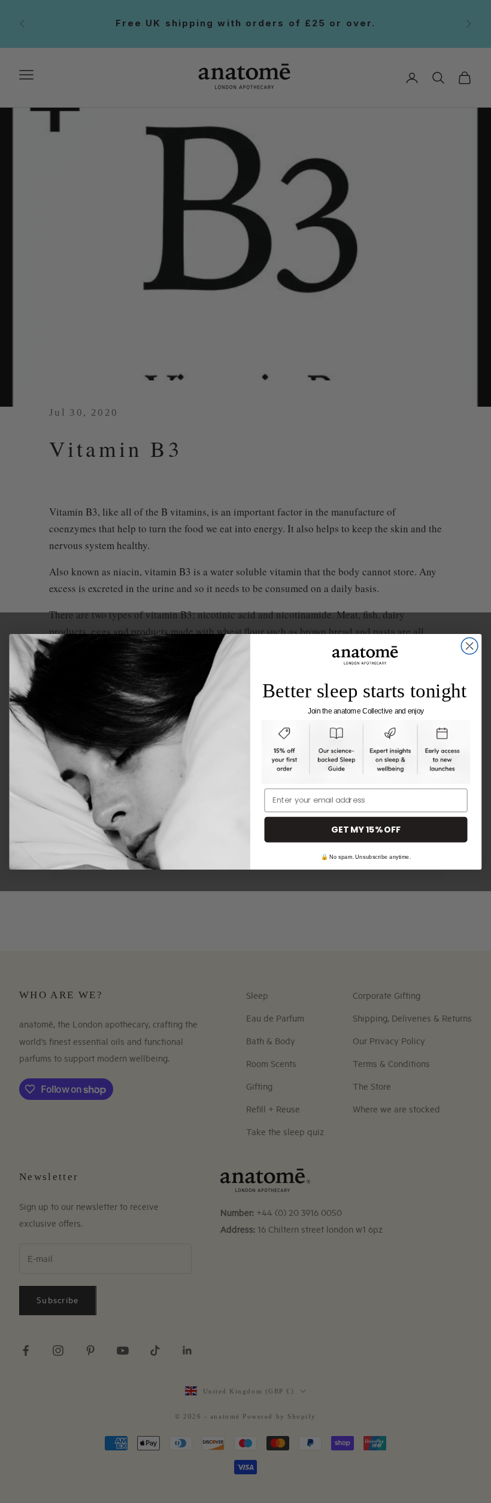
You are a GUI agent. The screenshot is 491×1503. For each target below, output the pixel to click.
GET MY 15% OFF (366, 829)
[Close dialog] (469, 646)
